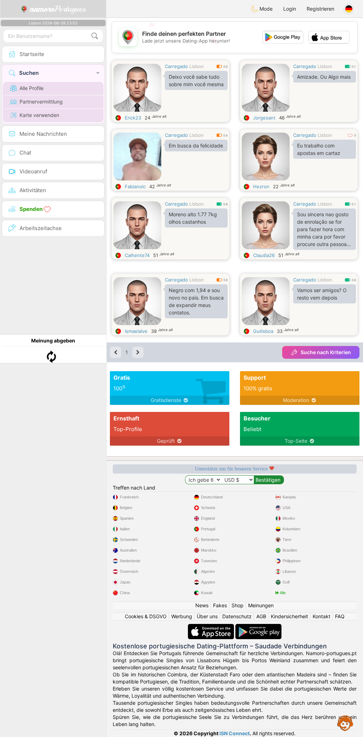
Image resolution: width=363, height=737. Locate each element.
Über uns (207, 616)
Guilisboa (263, 331)
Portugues (58, 9)
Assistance (345, 723)
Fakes (220, 605)
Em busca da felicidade (196, 146)
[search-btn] (94, 36)
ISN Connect (234, 733)
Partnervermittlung (41, 102)
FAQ (340, 616)
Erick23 (133, 118)
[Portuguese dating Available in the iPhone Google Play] (258, 627)
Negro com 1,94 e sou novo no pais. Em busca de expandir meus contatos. (196, 301)
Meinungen (261, 605)
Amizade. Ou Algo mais (324, 77)
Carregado (176, 66)
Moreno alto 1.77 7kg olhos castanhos (193, 218)
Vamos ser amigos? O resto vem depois (322, 294)
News (201, 605)
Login (289, 9)
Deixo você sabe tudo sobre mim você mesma (196, 80)
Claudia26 (264, 255)
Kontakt (321, 616)
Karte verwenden (39, 115)
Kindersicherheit (289, 616)
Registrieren (320, 9)
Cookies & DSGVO (146, 616)
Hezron (261, 186)
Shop (237, 605)
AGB (261, 616)
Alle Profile (31, 88)
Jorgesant (264, 118)
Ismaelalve (136, 331)
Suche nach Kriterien (326, 352)
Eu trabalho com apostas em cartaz (318, 149)
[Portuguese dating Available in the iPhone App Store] (211, 627)
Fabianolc (135, 186)
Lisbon (196, 66)
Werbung (181, 616)
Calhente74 (137, 255)
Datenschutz (237, 616)
